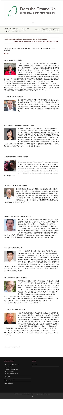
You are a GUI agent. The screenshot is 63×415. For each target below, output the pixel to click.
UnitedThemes (47, 394)
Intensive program (12, 347)
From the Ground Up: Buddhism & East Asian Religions (28, 394)
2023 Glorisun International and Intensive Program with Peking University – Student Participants (26, 39)
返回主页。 (7, 53)
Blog (41, 29)
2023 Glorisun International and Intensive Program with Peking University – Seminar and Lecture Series (35, 41)
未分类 (18, 347)
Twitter (32, 396)
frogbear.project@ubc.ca (10, 380)
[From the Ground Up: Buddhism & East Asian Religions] (32, 11)
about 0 (35, 364)
